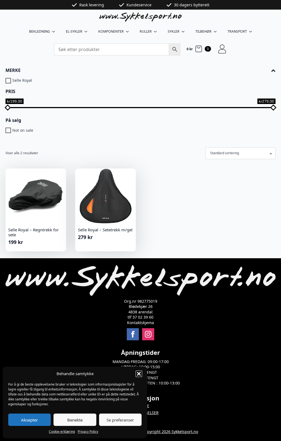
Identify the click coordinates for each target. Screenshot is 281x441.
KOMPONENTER (111, 31)
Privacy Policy (88, 431)
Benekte (75, 420)
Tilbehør (203, 31)
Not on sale (22, 130)
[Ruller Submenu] (157, 31)
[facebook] (133, 334)
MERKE (13, 70)
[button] (139, 374)
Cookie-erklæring (62, 431)
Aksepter (29, 420)
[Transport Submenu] (252, 31)
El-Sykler (74, 31)
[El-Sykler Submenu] (87, 31)
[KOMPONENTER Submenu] (129, 31)
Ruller (146, 31)
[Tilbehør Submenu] (217, 31)
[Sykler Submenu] (184, 31)
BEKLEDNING (39, 31)
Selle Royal (22, 80)
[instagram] (148, 334)
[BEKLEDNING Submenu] (55, 31)
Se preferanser (120, 420)
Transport (237, 31)
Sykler (173, 31)
